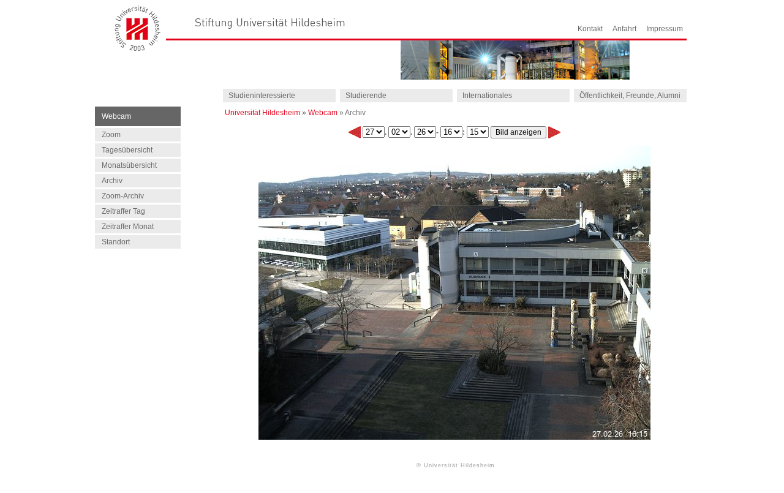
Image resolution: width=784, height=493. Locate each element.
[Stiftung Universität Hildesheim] (270, 22)
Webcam (322, 112)
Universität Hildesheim (262, 112)
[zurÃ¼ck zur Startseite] (138, 47)
